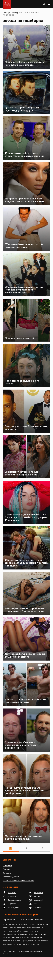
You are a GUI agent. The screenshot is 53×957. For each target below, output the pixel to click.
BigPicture (20, 12)
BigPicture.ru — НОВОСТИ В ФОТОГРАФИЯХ (24, 920)
